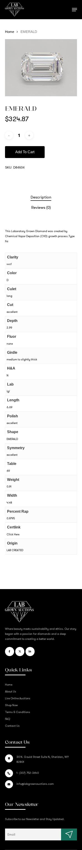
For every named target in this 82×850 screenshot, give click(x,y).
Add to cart (24, 152)
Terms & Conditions (17, 712)
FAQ (7, 719)
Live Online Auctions (17, 698)
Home (9, 32)
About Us (10, 691)
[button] (74, 9)
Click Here (13, 534)
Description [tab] (41, 197)
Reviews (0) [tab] (41, 207)
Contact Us (12, 725)
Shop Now (11, 705)
